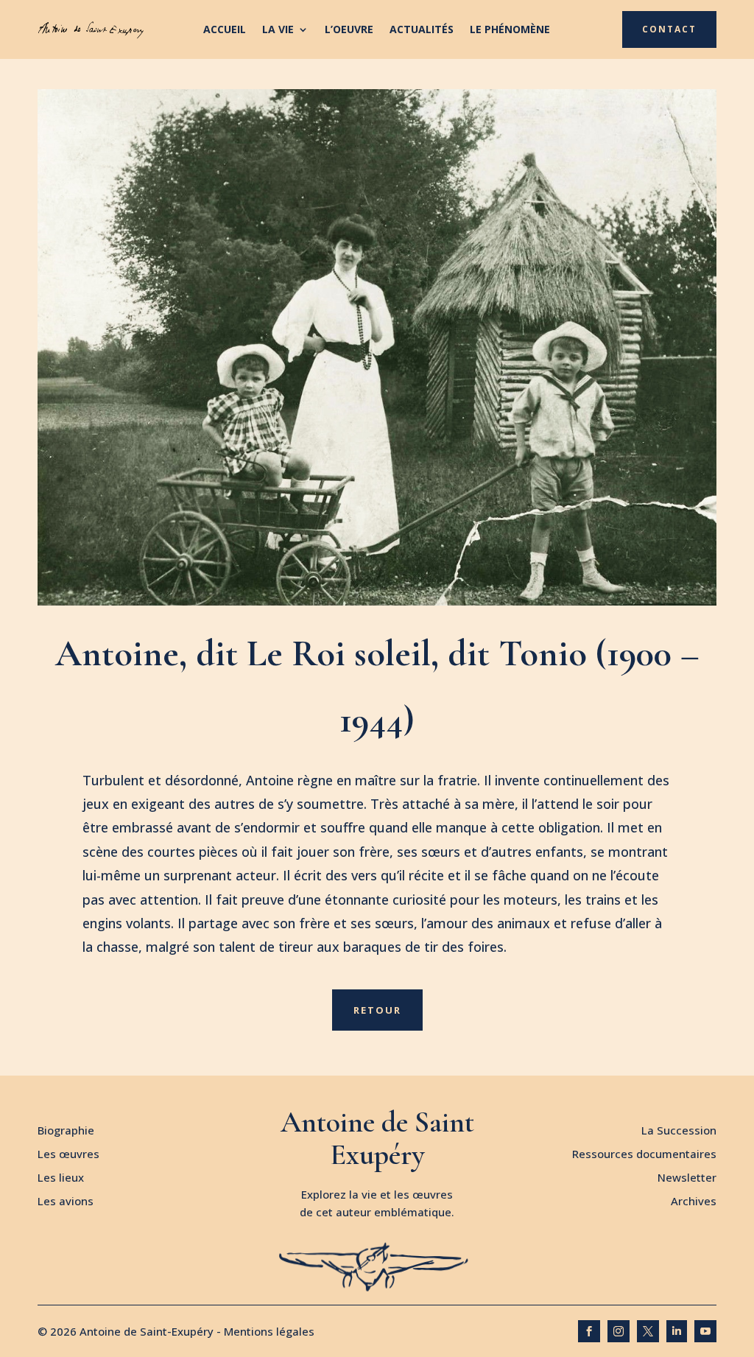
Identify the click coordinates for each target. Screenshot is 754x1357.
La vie (278, 30)
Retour (377, 1010)
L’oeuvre (349, 30)
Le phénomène (510, 30)
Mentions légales (269, 1331)
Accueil (224, 30)
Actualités (422, 30)
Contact (669, 29)
